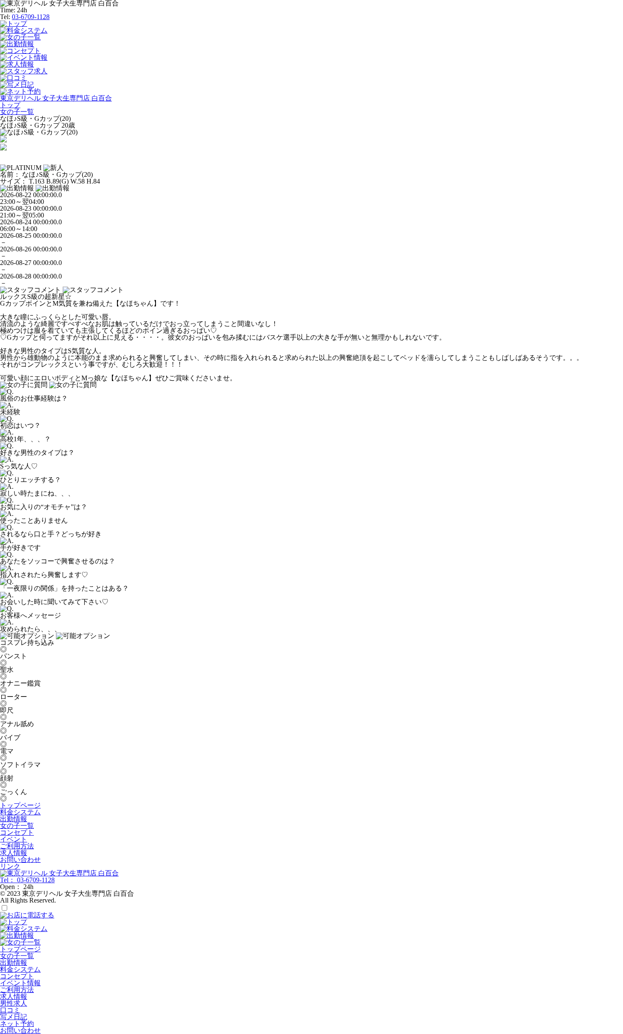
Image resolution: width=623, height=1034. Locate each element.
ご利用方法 (17, 846)
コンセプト (17, 832)
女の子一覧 (17, 825)
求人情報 (13, 852)
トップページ (20, 805)
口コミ (10, 1010)
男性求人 (13, 1003)
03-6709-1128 (31, 16)
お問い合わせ (20, 859)
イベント (13, 839)
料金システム (20, 812)
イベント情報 (20, 983)
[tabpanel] (311, 132)
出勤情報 (13, 818)
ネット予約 (17, 1023)
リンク (10, 866)
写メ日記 (13, 1016)
